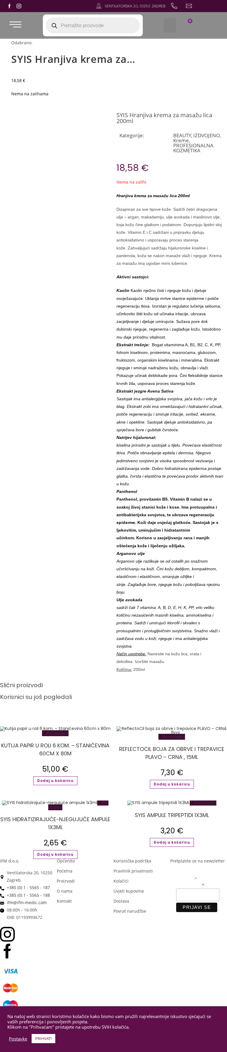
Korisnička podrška (132, 861)
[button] (170, 25)
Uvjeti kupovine (129, 891)
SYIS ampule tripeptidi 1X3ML (172, 815)
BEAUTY (182, 135)
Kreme (181, 140)
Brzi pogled (57, 733)
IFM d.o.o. (9, 861)
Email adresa (190, 885)
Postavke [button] (18, 1038)
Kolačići (121, 881)
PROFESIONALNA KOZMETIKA (193, 148)
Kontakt (64, 901)
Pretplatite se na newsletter (197, 861)
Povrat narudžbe (130, 911)
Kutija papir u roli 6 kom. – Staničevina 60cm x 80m (55, 749)
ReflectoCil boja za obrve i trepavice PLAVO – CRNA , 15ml (171, 753)
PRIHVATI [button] (43, 1038)
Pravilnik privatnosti (133, 871)
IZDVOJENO (206, 135)
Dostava (121, 901)
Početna (64, 871)
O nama (64, 891)
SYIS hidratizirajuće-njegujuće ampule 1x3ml (55, 823)
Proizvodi (66, 881)
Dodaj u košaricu (55, 780)
